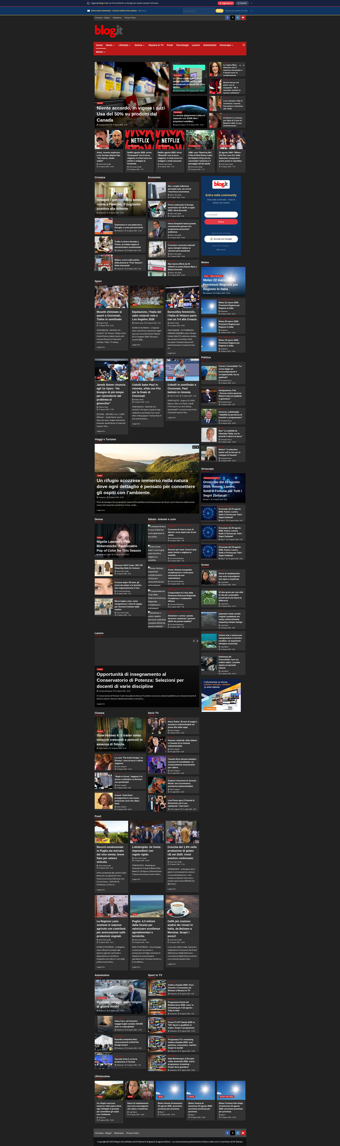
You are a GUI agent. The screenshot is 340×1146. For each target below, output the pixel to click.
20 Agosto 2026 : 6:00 (235, 539)
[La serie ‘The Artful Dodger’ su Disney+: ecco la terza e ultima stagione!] (104, 762)
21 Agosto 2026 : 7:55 (177, 627)
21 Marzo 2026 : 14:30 (222, 293)
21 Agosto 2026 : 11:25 (228, 460)
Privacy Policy (130, 17)
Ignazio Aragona (180, 91)
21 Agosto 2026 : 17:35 (116, 1010)
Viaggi (99, 475)
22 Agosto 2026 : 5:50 (134, 269)
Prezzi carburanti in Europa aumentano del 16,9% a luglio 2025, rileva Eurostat (181, 207)
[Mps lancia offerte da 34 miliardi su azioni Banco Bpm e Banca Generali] (157, 268)
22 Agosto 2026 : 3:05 (228, 649)
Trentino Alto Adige (226, 1096)
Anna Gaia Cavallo (105, 164)
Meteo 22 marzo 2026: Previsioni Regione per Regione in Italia (220, 284)
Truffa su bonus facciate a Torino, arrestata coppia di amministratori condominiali (128, 244)
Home (99, 45)
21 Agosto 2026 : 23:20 (228, 423)
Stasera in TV (156, 45)
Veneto (161, 1096)
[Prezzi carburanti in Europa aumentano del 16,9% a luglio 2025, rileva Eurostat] (157, 209)
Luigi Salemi (224, 582)
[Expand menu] (113, 45)
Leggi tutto (101, 347)
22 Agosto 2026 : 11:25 (106, 325)
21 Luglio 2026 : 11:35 (177, 773)
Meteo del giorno (216, 276)
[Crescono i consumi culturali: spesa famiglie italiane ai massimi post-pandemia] (157, 249)
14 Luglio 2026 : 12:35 (177, 792)
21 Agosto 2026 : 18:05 (177, 256)
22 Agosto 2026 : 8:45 (124, 573)
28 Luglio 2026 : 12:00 (177, 751)
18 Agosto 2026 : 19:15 (141, 942)
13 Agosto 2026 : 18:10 (124, 809)
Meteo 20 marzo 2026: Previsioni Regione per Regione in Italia (229, 324)
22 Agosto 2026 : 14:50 (196, 125)
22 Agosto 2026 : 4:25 (122, 691)
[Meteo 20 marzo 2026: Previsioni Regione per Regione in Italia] (209, 325)
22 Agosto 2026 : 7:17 (197, 169)
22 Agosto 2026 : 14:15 (228, 606)
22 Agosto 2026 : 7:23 (167, 166)
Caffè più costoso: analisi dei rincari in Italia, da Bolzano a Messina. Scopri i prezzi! (180, 929)
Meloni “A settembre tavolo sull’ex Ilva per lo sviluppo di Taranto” (229, 452)
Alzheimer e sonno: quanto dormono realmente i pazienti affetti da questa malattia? (181, 618)
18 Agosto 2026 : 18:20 (177, 942)
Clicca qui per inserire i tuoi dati (236, 11)
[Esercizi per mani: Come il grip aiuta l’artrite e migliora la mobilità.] (157, 553)
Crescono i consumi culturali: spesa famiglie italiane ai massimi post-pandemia (181, 248)
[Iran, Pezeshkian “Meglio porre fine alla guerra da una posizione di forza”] (132, 95)
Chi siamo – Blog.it (102, 17)
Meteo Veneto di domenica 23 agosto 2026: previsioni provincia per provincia (170, 1106)
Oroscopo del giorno (211, 478)
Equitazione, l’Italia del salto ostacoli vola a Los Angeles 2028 (146, 315)
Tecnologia (182, 45)
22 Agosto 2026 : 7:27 (136, 169)
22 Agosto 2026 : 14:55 (196, 91)
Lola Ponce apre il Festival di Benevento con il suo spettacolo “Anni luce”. (181, 803)
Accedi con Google (223, 239)
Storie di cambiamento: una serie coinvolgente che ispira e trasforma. (229, 576)
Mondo (99, 103)
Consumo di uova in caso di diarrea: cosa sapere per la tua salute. (182, 532)
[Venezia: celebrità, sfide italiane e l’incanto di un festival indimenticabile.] (157, 744)
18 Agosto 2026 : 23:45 (118, 748)
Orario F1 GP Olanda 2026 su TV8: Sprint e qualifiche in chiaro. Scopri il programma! (181, 1025)
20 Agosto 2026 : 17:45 (134, 1030)
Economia (171, 183)
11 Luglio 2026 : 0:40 (189, 809)
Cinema (100, 731)
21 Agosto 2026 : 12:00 (177, 275)
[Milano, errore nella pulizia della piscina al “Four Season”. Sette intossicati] (104, 263)
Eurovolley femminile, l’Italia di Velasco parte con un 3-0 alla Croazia (182, 315)
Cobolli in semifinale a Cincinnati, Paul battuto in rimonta (182, 388)
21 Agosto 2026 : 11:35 (141, 402)
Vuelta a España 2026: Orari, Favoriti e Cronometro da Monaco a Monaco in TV (181, 988)
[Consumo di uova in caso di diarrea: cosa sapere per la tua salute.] (157, 533)
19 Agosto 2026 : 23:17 (106, 942)
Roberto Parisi (103, 323)
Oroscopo (225, 45)
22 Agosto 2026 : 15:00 (228, 584)
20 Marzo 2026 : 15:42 (228, 314)
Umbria (191, 1096)
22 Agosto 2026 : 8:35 (134, 250)
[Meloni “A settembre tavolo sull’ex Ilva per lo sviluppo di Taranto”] (209, 454)
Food (170, 45)
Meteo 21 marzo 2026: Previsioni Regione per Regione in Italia (229, 305)
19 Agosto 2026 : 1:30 (134, 1065)
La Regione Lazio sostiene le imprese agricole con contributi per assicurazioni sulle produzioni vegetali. (111, 929)
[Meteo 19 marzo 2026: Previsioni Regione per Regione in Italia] (209, 344)
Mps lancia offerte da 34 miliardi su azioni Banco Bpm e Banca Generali (182, 267)
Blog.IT (207, 499)
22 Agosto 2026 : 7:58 (177, 540)
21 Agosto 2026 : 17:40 (106, 409)
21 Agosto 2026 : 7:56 (177, 607)
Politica (221, 363)
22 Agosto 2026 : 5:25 (228, 404)
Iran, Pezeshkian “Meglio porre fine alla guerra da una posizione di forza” (130, 114)
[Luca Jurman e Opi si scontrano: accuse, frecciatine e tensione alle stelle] (215, 85)
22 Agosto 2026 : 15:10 (106, 1120)
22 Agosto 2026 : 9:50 (187, 994)
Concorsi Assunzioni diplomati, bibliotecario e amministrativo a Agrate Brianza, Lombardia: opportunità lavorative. (145, 680)
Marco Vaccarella (175, 195)
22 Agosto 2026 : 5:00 (106, 868)
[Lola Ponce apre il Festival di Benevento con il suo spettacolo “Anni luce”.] (157, 803)
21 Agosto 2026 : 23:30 (177, 325)
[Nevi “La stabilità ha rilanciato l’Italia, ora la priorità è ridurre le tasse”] (209, 435)
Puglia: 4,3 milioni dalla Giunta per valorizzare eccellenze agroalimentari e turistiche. (146, 929)
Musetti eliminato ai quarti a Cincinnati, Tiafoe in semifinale (109, 315)
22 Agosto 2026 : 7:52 (124, 593)
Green (206, 276)
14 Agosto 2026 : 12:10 (124, 769)
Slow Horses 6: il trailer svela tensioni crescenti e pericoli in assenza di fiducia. (120, 740)
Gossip (225, 62)
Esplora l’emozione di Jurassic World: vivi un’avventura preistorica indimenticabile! (182, 783)
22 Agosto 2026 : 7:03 (124, 615)
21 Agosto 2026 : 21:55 (187, 1031)
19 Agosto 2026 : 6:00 (235, 558)
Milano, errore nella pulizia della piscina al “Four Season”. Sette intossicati (129, 263)
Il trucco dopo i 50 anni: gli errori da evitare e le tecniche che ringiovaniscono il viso (128, 585)
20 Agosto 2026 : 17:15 (177, 864)
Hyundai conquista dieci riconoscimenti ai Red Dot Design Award (127, 1042)
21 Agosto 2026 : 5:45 (189, 396)
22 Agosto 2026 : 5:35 (153, 323)
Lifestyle (123, 45)
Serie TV (171, 719)
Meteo (99, 52)
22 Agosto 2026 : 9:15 (116, 497)
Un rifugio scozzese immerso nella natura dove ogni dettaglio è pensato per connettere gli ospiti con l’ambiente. (109, 1108)
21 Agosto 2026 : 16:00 (187, 1051)
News (109, 45)
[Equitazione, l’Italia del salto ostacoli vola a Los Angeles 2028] (147, 297)
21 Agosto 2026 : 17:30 (228, 442)
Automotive (209, 45)
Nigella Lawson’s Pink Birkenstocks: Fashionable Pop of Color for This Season (119, 546)
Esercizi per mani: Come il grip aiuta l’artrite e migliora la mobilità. (182, 552)
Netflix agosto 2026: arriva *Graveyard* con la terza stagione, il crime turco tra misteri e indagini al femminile (139, 158)
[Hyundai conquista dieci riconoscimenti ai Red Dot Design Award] (104, 1042)
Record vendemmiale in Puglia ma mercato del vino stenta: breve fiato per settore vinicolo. (110, 854)
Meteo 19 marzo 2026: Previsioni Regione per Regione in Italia (229, 343)
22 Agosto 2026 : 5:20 (120, 125)
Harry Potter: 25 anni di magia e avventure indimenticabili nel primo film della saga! (182, 724)
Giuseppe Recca (104, 125)
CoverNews (224, 1141)
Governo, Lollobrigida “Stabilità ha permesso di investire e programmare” (230, 415)
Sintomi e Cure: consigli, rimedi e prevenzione (179, 525)
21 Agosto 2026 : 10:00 (187, 1070)
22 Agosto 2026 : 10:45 (106, 166)
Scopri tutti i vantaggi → (221, 246)
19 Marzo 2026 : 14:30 (228, 332)
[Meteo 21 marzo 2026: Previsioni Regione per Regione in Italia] (209, 307)
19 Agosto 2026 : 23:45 (134, 1048)
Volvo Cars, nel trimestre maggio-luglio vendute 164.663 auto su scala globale (129, 1024)
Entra (221, 221)
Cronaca (100, 195)
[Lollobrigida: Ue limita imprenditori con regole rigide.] (147, 832)
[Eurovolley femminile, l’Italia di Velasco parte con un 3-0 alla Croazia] (182, 297)
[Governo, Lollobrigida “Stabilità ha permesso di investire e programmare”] (209, 416)
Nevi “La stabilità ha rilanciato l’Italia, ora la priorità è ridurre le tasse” (231, 433)
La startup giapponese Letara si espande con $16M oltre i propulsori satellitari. (189, 118)
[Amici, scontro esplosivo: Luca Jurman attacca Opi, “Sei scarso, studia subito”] (109, 139)
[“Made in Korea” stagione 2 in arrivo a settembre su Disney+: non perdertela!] (104, 781)
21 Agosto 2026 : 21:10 (228, 673)
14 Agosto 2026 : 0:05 (124, 788)
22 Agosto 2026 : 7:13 (228, 166)
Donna (138, 45)
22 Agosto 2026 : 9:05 (228, 627)
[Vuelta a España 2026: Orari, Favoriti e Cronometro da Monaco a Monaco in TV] (157, 988)
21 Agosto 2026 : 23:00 (141, 860)
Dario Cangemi (103, 748)
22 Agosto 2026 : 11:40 (134, 231)
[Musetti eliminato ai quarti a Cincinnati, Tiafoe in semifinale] (111, 297)
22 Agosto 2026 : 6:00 (177, 216)
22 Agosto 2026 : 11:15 (228, 383)
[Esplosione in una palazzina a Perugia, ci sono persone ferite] (104, 226)
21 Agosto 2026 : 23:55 (177, 237)
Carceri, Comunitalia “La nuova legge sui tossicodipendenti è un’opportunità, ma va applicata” (230, 371)
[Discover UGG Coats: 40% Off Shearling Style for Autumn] (104, 568)
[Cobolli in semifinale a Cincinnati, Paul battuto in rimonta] (182, 370)
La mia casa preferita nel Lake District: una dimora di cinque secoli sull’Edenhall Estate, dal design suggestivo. (145, 486)
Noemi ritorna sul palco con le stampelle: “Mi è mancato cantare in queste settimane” (232, 70)
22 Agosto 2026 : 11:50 (177, 197)
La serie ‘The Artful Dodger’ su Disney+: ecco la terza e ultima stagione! (129, 760)
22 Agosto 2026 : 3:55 (187, 1014)
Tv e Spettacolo (102, 146)
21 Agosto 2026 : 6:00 (235, 520)
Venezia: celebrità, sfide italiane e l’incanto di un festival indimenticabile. (182, 743)
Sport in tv (171, 982)
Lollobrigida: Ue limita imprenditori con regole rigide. (146, 851)
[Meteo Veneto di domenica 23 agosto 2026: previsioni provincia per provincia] (170, 1090)
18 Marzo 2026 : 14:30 (228, 351)
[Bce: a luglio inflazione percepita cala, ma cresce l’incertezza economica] (157, 190)
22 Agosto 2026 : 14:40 (121, 554)
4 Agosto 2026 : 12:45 (177, 733)
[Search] (243, 45)
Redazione (117, 17)
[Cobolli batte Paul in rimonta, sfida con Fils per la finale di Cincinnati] (147, 370)
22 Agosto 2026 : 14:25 (116, 213)
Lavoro (196, 45)
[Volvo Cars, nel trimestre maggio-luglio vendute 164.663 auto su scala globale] (104, 1024)
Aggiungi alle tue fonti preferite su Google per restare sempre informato (124, 3)
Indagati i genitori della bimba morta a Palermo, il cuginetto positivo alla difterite (119, 204)
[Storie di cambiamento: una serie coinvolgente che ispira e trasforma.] (209, 578)
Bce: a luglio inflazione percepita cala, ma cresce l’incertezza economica (179, 189)
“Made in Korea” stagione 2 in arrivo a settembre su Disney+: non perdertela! (129, 779)
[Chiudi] (251, 3)
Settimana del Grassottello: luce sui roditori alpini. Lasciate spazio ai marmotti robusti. (229, 662)
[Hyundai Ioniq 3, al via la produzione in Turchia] (104, 1060)
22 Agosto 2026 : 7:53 (177, 561)
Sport (99, 305)
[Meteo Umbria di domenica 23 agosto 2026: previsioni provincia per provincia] (200, 1090)
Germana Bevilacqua (123, 591)
